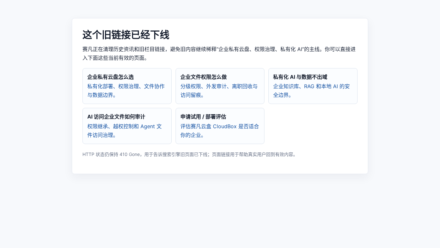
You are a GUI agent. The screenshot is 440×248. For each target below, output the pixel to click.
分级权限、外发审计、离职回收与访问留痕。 (219, 86)
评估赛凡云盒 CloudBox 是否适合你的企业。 (219, 125)
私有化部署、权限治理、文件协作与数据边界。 (126, 86)
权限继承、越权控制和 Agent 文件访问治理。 (124, 125)
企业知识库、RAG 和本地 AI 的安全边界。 (311, 86)
